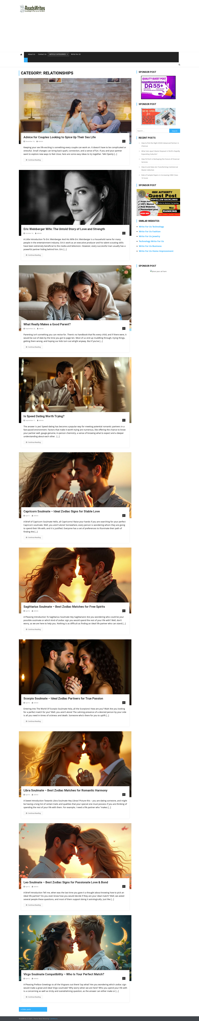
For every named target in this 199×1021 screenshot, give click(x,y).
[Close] (26, 60)
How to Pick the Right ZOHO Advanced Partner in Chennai (160, 144)
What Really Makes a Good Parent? (47, 324)
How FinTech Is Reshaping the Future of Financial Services (160, 160)
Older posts (26, 1009)
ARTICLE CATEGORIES (57, 54)
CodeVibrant (53, 1019)
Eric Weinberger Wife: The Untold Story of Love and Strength (64, 229)
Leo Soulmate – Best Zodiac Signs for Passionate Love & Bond (65, 882)
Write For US (76, 54)
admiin (40, 141)
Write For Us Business (150, 246)
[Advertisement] (99, 34)
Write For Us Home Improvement (156, 251)
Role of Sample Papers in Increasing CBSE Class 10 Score (159, 176)
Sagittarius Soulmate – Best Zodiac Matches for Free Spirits (64, 606)
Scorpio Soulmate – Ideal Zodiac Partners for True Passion (63, 698)
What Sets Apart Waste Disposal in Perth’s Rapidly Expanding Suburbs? (160, 152)
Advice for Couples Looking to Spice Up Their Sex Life (59, 137)
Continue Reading (34, 160)
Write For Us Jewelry (149, 236)
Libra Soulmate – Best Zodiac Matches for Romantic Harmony (65, 790)
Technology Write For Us (151, 241)
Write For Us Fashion (150, 231)
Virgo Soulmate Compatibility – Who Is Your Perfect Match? (63, 974)
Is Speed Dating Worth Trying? (43, 416)
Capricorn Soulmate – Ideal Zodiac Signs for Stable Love (61, 511)
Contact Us (42, 54)
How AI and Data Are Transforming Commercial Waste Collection (159, 168)
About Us (31, 54)
